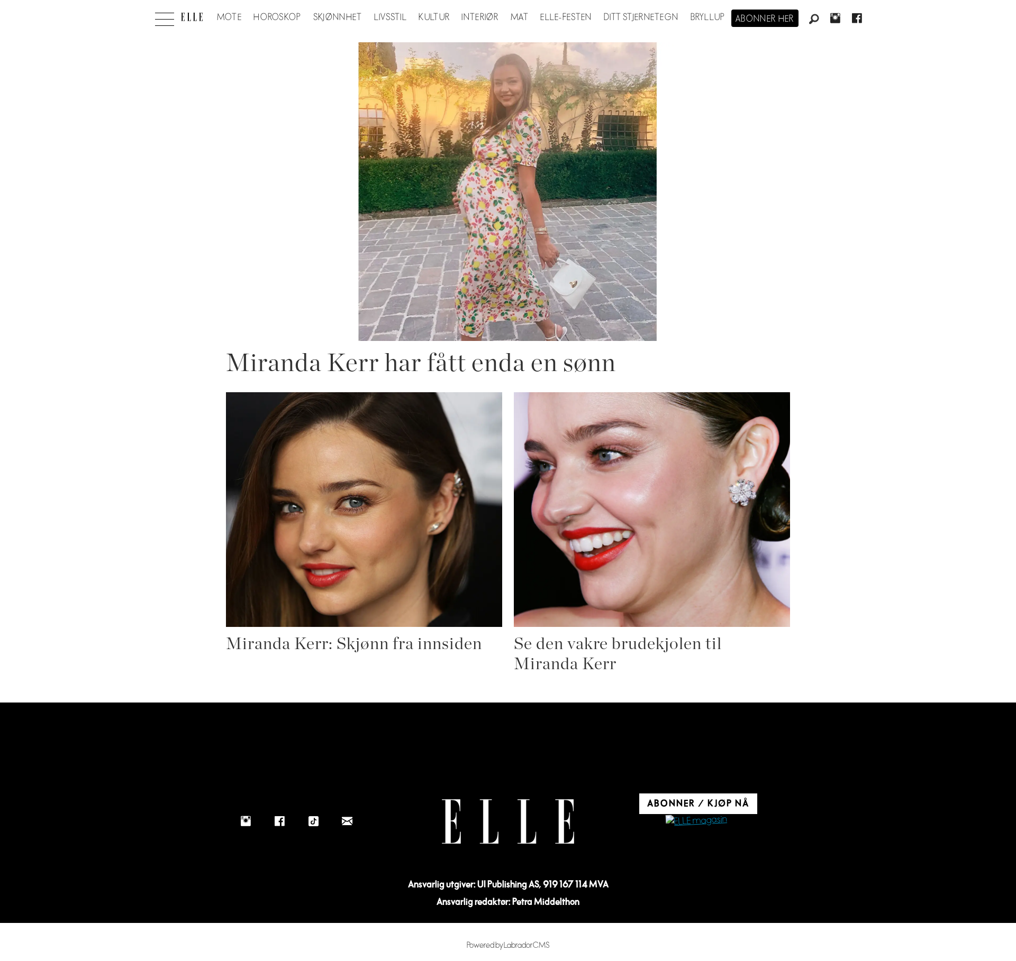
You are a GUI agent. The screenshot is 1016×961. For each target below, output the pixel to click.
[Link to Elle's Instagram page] (245, 821)
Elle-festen (566, 17)
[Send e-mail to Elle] (347, 821)
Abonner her (765, 19)
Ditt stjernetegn (641, 17)
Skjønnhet (337, 17)
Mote (229, 17)
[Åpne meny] (164, 16)
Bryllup (708, 17)
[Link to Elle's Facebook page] (279, 821)
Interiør (479, 17)
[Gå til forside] (192, 17)
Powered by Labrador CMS (508, 945)
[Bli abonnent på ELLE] (696, 821)
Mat (520, 17)
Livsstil (390, 17)
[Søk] (813, 19)
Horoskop (277, 17)
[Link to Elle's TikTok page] (313, 821)
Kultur (434, 17)
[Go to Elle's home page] (508, 821)
